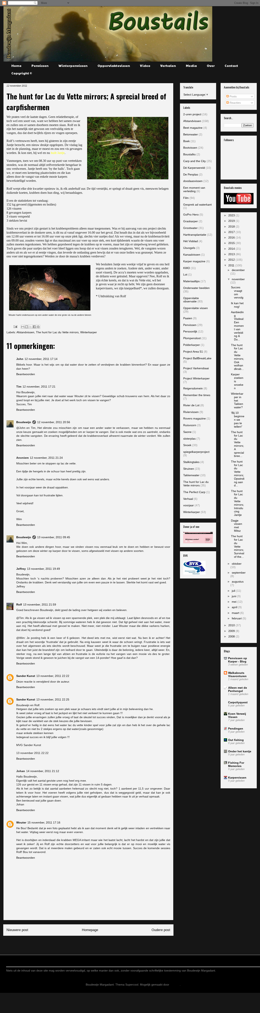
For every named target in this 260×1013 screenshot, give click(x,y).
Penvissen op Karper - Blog (237, 660)
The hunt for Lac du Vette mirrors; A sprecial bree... (237, 444)
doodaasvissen (193, 181)
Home (16, 65)
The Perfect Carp (194, 492)
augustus (238, 581)
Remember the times (196, 395)
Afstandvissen (25, 332)
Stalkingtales (191, 462)
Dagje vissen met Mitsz (236, 525)
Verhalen (168, 65)
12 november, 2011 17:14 (41, 359)
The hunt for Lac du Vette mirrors (57, 332)
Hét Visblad (190, 241)
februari (237, 618)
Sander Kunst (25, 676)
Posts (233, 96)
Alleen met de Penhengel (237, 689)
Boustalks (189, 154)
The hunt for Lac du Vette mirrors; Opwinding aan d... (237, 473)
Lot (185, 274)
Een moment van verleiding (194, 189)
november (238, 279)
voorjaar (188, 505)
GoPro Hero (191, 214)
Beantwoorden (25, 374)
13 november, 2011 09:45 (53, 537)
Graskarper (190, 221)
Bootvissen (190, 147)
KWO (186, 268)
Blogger (175, 984)
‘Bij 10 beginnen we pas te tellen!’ (237, 419)
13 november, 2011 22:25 (52, 699)
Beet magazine (193, 127)
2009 (232, 631)
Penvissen (40, 65)
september (239, 572)
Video (145, 65)
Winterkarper (88, 332)
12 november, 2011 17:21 (39, 386)
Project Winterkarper (196, 378)
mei (234, 601)
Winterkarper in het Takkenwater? (237, 400)
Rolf (19, 604)
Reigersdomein (193, 388)
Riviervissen (191, 412)
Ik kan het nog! (237, 305)
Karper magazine (194, 261)
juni (234, 596)
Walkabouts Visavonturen (237, 674)
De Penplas (190, 174)
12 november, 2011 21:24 (46, 457)
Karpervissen (237, 777)
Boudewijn (23, 422)
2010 (232, 625)
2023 (232, 215)
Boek (186, 141)
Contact (231, 65)
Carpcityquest (238, 702)
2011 (231, 265)
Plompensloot (192, 338)
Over (211, 65)
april (235, 607)
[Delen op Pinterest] (38, 327)
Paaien (187, 318)
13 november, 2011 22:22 (52, 676)
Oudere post (161, 930)
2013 (232, 254)
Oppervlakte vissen (195, 308)
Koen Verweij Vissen (237, 715)
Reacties (235, 102)
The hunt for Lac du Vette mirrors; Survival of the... (237, 546)
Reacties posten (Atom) (98, 943)
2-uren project (192, 114)
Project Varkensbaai (196, 368)
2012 (232, 259)
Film (186, 197)
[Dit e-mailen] (23, 327)
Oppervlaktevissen (114, 65)
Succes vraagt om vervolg (237, 292)
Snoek (187, 445)
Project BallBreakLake (197, 358)
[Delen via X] (30, 327)
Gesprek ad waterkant (197, 204)
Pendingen (235, 728)
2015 (232, 243)
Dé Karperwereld (194, 167)
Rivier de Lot (191, 405)
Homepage (90, 930)
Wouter (21, 822)
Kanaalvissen (191, 254)
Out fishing (236, 740)
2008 (232, 636)
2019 (232, 220)
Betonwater (190, 134)
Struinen (188, 468)
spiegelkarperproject (196, 451)
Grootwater (190, 228)
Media (191, 65)
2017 (232, 232)
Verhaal (188, 498)
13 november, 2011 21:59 (39, 604)
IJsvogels (189, 247)
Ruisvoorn (189, 425)
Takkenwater (191, 475)
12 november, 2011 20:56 (53, 422)
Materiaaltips (191, 281)
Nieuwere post (17, 930)
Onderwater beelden (196, 288)
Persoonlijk (190, 331)
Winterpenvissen (73, 65)
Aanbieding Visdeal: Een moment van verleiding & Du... (237, 325)
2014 (232, 248)
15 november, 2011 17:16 (43, 822)
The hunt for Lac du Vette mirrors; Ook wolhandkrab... (237, 357)
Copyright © (21, 73)
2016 (232, 237)
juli (234, 590)
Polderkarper (191, 344)
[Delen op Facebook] (34, 327)
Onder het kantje (239, 751)
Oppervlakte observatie (191, 299)
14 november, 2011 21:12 (42, 771)
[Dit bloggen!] (27, 327)
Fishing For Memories (236, 764)
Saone (187, 432)
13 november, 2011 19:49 (43, 568)
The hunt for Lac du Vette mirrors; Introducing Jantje (237, 503)
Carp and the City (194, 161)
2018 (232, 226)
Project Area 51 (193, 351)
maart (236, 612)
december (238, 270)
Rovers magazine (194, 418)
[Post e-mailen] (15, 326)
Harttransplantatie (194, 234)
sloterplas (189, 438)
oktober (237, 563)
